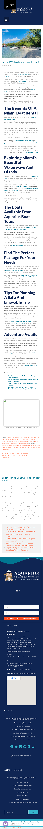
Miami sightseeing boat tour (24, 140)
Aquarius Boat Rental (8, 445)
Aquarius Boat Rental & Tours (18, 631)
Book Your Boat (5, 828)
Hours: (9, 661)
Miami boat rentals (29, 447)
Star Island (28, 188)
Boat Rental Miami (14, 437)
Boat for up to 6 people (22, 439)
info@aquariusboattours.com (20, 651)
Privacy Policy (22, 824)
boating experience (18, 323)
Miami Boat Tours (27, 441)
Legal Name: (11, 673)
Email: (9, 651)
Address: (10, 654)
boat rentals (23, 81)
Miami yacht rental (20, 229)
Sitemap (30, 824)
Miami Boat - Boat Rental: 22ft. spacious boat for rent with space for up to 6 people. (20, 534)
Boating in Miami (16, 441)
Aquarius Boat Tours (22, 445)
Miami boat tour (22, 186)
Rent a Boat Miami (12, 443)
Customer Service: (13, 670)
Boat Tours (7, 76)
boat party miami (34, 445)
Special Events (23, 443)
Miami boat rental (23, 74)
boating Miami (6, 447)
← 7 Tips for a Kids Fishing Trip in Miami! (15, 453)
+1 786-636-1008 (25, 670)
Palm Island (15, 190)
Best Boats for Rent (26, 437)
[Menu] (6, 19)
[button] (21, 618)
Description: (11, 634)
